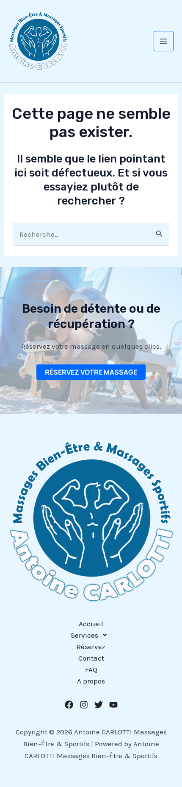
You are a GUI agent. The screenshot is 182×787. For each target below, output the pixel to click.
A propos (91, 681)
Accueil (91, 623)
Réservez (91, 646)
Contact (91, 658)
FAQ (91, 669)
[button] (91, 635)
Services (84, 635)
